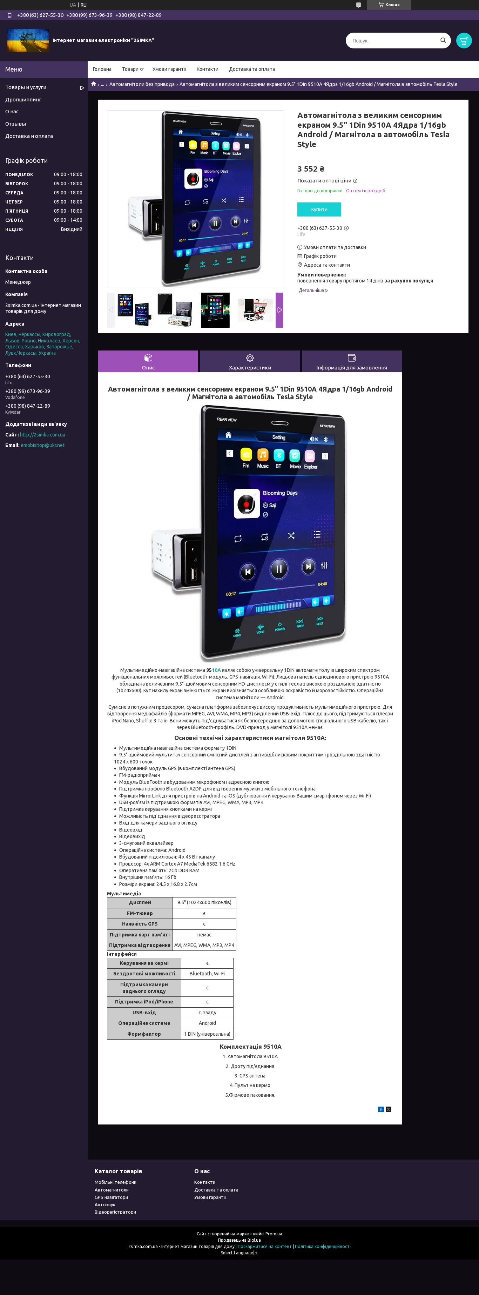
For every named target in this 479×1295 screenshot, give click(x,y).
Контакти (207, 69)
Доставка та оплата (252, 69)
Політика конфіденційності (323, 1246)
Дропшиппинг (23, 99)
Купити (319, 209)
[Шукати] (443, 40)
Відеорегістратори (115, 1211)
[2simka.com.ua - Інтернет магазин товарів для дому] (28, 40)
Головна (102, 69)
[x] (388, 1110)
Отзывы (15, 124)
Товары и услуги (25, 87)
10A (217, 670)
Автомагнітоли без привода (142, 84)
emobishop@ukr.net (43, 445)
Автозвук (105, 1204)
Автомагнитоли (112, 1189)
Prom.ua (273, 1233)
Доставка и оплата (29, 136)
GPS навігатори (111, 1197)
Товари (130, 69)
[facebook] (381, 1110)
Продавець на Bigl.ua (239, 1240)
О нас (12, 111)
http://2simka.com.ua (42, 435)
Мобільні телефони (115, 1182)
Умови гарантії (169, 69)
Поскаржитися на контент (265, 1246)
